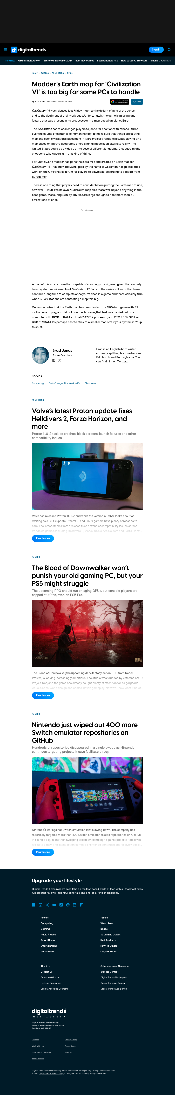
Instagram (40, 905)
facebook (53, 360)
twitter (59, 360)
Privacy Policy (71, 1039)
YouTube (54, 905)
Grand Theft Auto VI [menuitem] (29, 60)
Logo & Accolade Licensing (55, 988)
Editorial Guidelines (50, 982)
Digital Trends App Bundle (113, 988)
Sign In (156, 50)
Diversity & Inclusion (41, 1052)
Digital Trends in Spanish (113, 982)
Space (104, 929)
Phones (45, 918)
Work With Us (38, 1046)
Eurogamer (39, 176)
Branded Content (109, 971)
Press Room (70, 1046)
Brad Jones (40, 101)
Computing (38, 383)
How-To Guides (108, 946)
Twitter (47, 905)
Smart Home (48, 940)
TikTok (61, 905)
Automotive (47, 951)
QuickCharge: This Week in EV (64, 383)
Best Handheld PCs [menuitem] (107, 60)
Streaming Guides (110, 934)
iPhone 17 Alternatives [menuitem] (162, 60)
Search (169, 49)
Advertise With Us (50, 977)
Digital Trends (22, 54)
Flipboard (81, 905)
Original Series (108, 951)
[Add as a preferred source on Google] (119, 102)
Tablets (104, 918)
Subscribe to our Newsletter (114, 966)
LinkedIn (74, 905)
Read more (43, 538)
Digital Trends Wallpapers (113, 977)
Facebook (33, 905)
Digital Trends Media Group (51, 1073)
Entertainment (49, 946)
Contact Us (46, 971)
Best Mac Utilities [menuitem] (85, 60)
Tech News (90, 383)
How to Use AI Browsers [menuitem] (134, 60)
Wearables (106, 923)
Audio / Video (48, 934)
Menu (6, 49)
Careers (35, 1039)
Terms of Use (38, 1058)
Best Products (108, 940)
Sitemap (68, 1052)
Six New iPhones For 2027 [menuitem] (58, 60)
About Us (45, 966)
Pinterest (68, 905)
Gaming (45, 929)
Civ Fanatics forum (60, 171)
